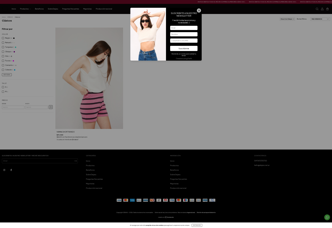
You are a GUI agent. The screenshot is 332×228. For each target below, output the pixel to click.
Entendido (197, 225)
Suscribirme (184, 48)
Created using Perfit (184, 58)
